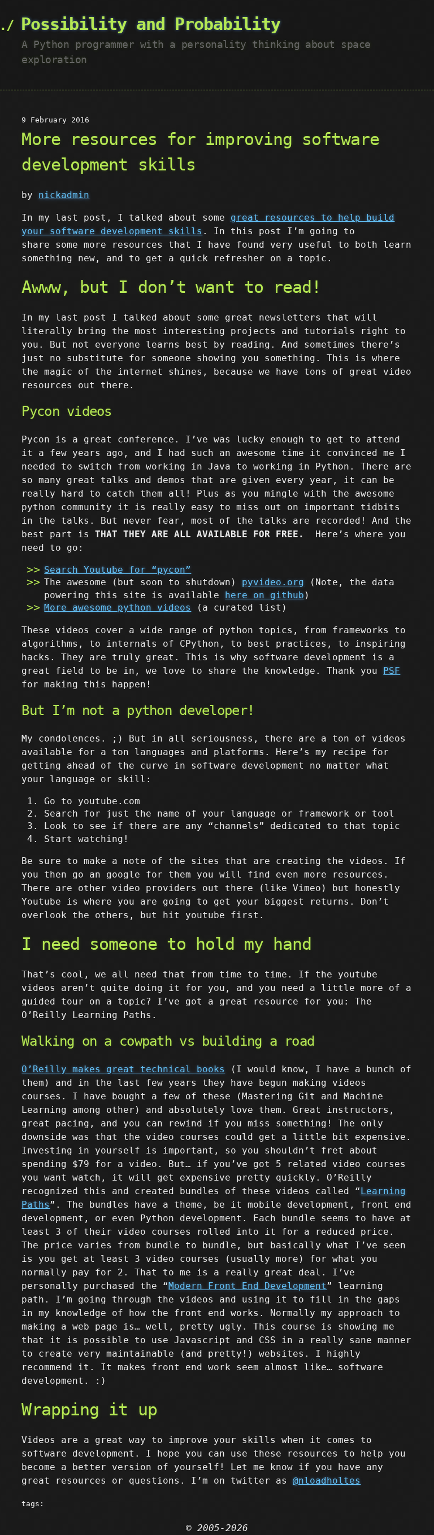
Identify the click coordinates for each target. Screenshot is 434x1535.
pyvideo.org (273, 582)
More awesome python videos (117, 607)
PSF (391, 670)
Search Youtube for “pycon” (117, 569)
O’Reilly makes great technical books (123, 1069)
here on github (264, 595)
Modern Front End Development (247, 1285)
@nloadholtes (327, 1480)
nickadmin (63, 195)
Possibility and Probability (150, 24)
